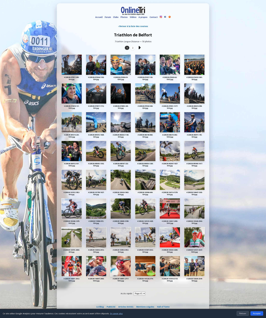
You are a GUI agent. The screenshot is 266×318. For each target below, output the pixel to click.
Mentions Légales (145, 306)
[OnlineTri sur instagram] (160, 17)
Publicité (111, 306)
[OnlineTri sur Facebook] (165, 17)
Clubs (115, 17)
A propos (143, 17)
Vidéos (133, 17)
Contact (154, 17)
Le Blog (100, 306)
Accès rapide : (127, 293)
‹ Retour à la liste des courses (133, 26)
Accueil (99, 17)
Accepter (257, 313)
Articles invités (125, 306)
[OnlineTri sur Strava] (169, 17)
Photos (124, 17)
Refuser (242, 313)
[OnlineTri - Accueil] (133, 11)
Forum (108, 17)
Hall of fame (163, 306)
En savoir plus (116, 313)
